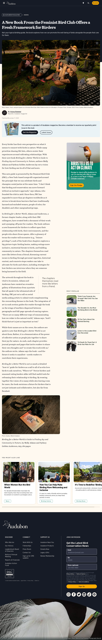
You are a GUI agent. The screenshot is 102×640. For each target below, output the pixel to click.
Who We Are (9, 542)
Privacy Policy (30, 580)
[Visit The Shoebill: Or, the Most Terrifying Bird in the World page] (83, 312)
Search (88, 2)
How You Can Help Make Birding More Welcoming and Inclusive (54, 482)
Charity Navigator (9, 573)
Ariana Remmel (15, 112)
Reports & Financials (12, 560)
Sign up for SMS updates (28, 557)
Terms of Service (80, 574)
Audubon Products (47, 546)
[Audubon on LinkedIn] (84, 594)
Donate (95, 3)
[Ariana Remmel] (4, 112)
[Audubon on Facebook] (74, 594)
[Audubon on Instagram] (68, 594)
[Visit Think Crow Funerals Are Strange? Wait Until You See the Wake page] (83, 300)
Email (69, 550)
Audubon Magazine (12, 15)
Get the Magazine (29, 132)
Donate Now (44, 549)
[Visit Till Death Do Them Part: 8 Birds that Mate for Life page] (83, 346)
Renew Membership (47, 556)
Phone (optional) (73, 565)
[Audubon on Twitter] (79, 594)
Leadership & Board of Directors (12, 550)
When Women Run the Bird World (18, 482)
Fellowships (27, 546)
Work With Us (27, 542)
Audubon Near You (47, 542)
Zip (69, 557)
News (26, 15)
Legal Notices (23, 580)
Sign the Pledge (76, 185)
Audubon (11, 3)
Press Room (27, 549)
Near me (83, 3)
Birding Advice (46, 501)
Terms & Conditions (84, 582)
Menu (4, 3)
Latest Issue (46, 132)
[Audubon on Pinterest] (94, 594)
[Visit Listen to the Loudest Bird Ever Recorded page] (83, 335)
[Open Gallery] (97, 43)
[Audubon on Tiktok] (89, 594)
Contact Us (27, 553)
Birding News (81, 501)
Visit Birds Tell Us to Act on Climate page (83, 166)
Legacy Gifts (44, 553)
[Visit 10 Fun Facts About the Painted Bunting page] (83, 323)
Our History (9, 546)
